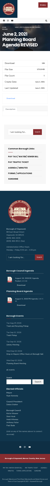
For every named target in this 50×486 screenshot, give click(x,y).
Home (4, 27)
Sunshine (13, 179)
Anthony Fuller (12, 422)
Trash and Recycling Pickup (17, 326)
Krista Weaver (12, 413)
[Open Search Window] (46, 21)
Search (37, 132)
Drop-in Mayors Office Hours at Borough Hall (24, 354)
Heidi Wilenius (12, 419)
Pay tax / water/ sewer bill (23, 156)
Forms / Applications (20, 173)
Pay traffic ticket (18, 162)
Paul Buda (10, 425)
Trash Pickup (11, 335)
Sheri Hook (10, 416)
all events (10, 370)
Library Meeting (12, 344)
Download (11, 98)
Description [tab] (10, 109)
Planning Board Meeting (16, 363)
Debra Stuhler (12, 404)
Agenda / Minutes (18, 167)
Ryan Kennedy (12, 395)
